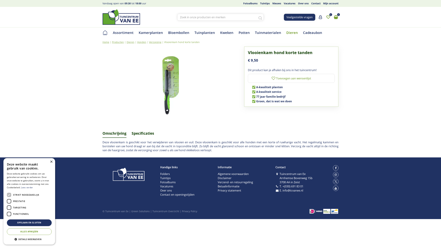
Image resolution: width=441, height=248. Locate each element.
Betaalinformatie (228, 186)
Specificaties (143, 133)
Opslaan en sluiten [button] (29, 222)
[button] (29, 239)
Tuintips (165, 178)
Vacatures (166, 186)
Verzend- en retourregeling (235, 182)
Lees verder (27, 187)
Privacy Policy (189, 211)
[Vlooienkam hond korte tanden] (170, 85)
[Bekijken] (336, 17)
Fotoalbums (168, 182)
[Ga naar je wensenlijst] (328, 17)
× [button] (51, 162)
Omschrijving (114, 133)
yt (336, 188)
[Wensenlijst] (328, 17)
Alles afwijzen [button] (29, 231)
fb (336, 168)
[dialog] (29, 201)
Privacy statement (229, 190)
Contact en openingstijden (177, 195)
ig (336, 174)
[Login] (320, 18)
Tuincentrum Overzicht (165, 211)
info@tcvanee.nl (293, 190)
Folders (165, 174)
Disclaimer (225, 178)
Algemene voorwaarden (233, 174)
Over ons (166, 190)
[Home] (105, 33)
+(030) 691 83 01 (293, 186)
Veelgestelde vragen (299, 17)
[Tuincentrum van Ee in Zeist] (121, 17)
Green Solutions (140, 211)
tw (336, 181)
